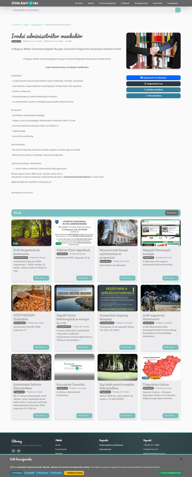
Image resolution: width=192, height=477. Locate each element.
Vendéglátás (172, 3)
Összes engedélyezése (171, 473)
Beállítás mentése (75, 473)
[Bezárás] (181, 459)
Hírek (26, 25)
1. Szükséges (16, 473)
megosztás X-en (154, 83)
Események (61, 449)
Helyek (58, 453)
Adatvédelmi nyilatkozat (111, 445)
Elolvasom (40, 278)
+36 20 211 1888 (151, 445)
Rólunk (91, 3)
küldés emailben (154, 89)
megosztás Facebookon (154, 77)
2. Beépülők (29, 473)
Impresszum (105, 449)
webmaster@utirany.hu (154, 453)
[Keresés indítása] (178, 10)
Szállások (125, 3)
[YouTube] (19, 451)
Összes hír (172, 213)
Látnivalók (157, 3)
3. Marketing (42, 473)
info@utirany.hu (150, 449)
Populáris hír (36, 25)
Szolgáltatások (141, 3)
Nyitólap (79, 3)
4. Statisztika (56, 473)
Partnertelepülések (107, 3)
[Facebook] (13, 451)
